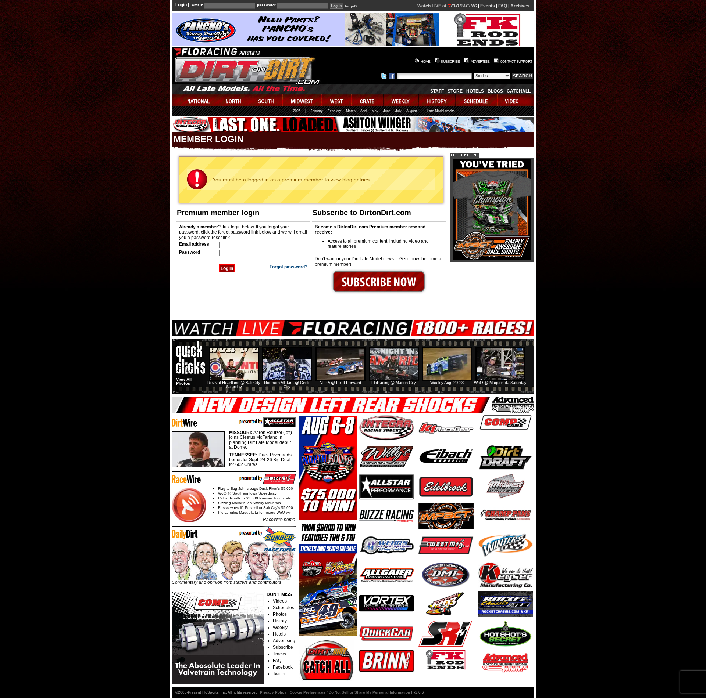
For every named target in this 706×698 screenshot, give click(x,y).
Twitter (279, 673)
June (387, 111)
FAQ (502, 5)
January (317, 111)
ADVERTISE (480, 61)
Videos (280, 601)
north (234, 100)
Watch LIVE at (432, 5)
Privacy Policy (273, 692)
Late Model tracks (441, 111)
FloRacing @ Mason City (393, 382)
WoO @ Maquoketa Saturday (500, 382)
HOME (426, 61)
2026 (296, 111)
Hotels (475, 91)
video (516, 100)
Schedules (283, 607)
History (280, 620)
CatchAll (519, 91)
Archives (520, 5)
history (437, 100)
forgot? (351, 6)
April (363, 111)
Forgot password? (288, 267)
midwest (302, 100)
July (398, 111)
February (334, 111)
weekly (401, 100)
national (195, 100)
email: (197, 5)
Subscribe (283, 647)
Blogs (495, 91)
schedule (477, 100)
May (375, 111)
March (351, 111)
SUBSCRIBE (450, 61)
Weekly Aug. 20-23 (447, 382)
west (337, 100)
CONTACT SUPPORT (516, 61)
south (266, 100)
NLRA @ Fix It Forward (340, 382)
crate (368, 100)
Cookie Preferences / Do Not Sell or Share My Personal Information (350, 692)
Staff (437, 91)
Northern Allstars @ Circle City (287, 384)
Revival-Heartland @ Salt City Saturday (233, 384)
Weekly (280, 627)
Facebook (283, 667)
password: (266, 5)
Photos (280, 614)
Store (455, 91)
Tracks (279, 654)
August (411, 111)
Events (487, 5)
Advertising (284, 640)
